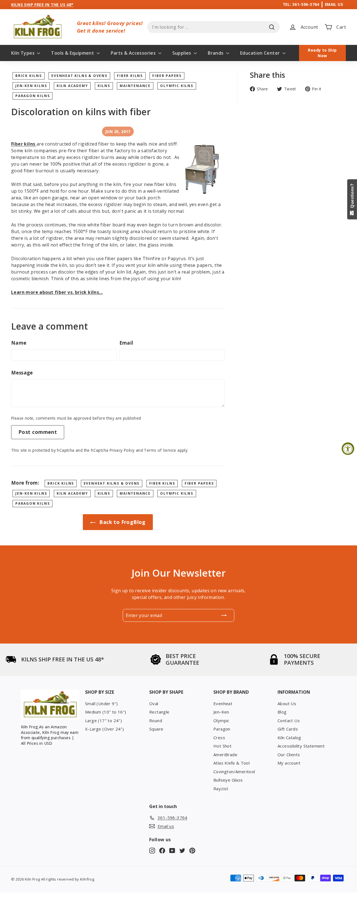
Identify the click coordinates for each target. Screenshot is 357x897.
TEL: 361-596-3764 (301, 4)
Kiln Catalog (289, 737)
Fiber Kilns (130, 75)
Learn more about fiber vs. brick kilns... (57, 292)
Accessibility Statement (301, 746)
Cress (219, 737)
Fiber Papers (167, 75)
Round (155, 720)
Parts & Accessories (134, 53)
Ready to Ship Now (322, 52)
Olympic (221, 720)
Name (18, 343)
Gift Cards (288, 729)
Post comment (37, 432)
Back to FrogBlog (122, 522)
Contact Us (289, 720)
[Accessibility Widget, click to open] (348, 448)
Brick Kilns (28, 75)
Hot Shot (222, 746)
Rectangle (159, 712)
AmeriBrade (225, 754)
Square (156, 729)
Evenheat (222, 703)
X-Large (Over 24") (104, 729)
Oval (153, 703)
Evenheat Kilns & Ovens (79, 75)
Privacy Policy (122, 450)
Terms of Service (160, 450)
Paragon (221, 729)
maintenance (135, 85)
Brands (216, 53)
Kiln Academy (72, 85)
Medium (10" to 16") (105, 712)
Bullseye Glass (228, 780)
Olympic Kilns (176, 85)
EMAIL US (334, 4)
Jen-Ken (221, 712)
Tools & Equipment (73, 53)
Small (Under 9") (101, 703)
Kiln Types (23, 53)
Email (126, 343)
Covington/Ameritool (234, 771)
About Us (287, 703)
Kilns (104, 85)
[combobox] (213, 27)
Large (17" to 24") (103, 720)
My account (289, 763)
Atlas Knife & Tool (231, 763)
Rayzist (220, 788)
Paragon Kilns (32, 95)
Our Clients (289, 754)
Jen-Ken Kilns (31, 85)
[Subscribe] (224, 615)
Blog (282, 712)
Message (22, 372)
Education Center (260, 53)
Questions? (352, 197)
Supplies (182, 53)
